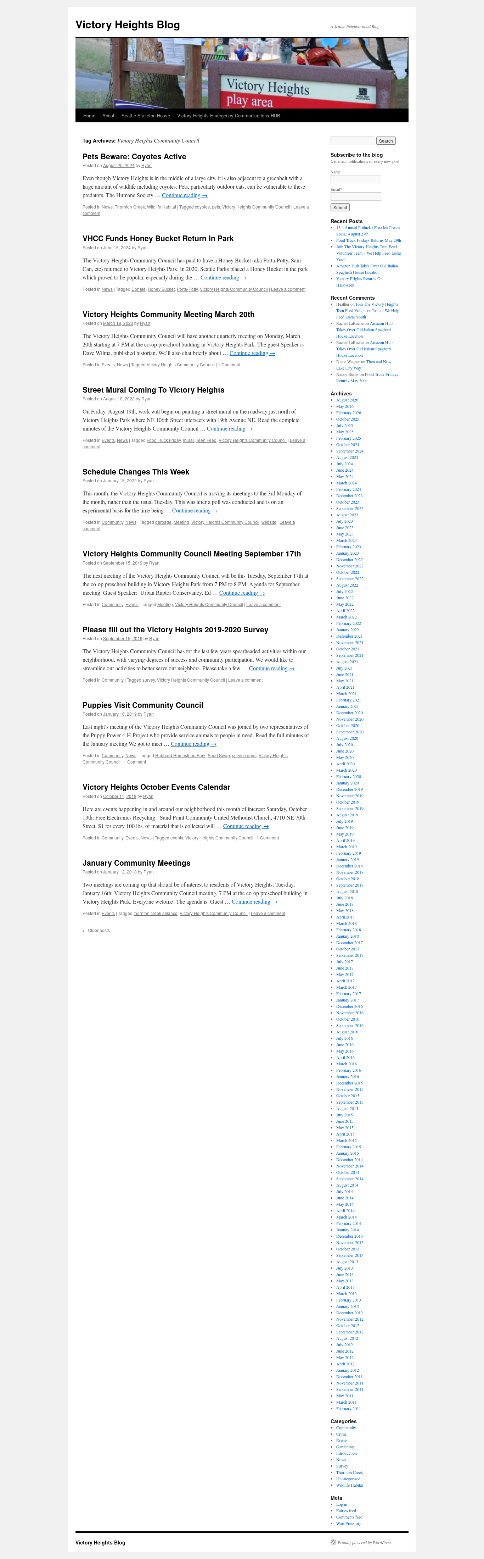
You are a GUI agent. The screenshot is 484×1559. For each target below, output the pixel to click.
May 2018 (345, 910)
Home (89, 115)
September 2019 (350, 808)
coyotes (202, 207)
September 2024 (350, 451)
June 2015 (345, 1121)
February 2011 (348, 1408)
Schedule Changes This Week (136, 471)
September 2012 (350, 1332)
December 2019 (349, 789)
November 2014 (350, 1166)
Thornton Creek (130, 207)
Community (112, 522)
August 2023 (347, 514)
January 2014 (347, 1229)
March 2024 (346, 483)
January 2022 (347, 629)
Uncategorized (348, 1478)
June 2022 (345, 597)
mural (188, 440)
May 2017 (345, 974)
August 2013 (347, 1261)
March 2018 (346, 923)
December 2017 (349, 942)
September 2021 (350, 655)
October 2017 (347, 949)
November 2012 (350, 1319)
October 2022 (347, 572)
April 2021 (345, 687)
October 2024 (347, 444)
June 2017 (345, 968)
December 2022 (349, 559)
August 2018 (347, 891)
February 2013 (348, 1300)
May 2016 (345, 1051)
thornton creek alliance (156, 913)
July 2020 (344, 744)
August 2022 (347, 585)
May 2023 (345, 534)
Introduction (346, 1453)
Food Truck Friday (164, 440)
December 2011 (349, 1376)
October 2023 (347, 502)
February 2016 (348, 1070)
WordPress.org (348, 1523)
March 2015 (346, 1140)
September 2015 (350, 1102)
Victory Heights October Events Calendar (156, 786)
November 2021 (350, 642)
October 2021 (347, 648)
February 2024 (348, 489)
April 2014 (345, 1210)
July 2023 (344, 521)
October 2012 (347, 1325)
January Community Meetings (137, 862)
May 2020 (345, 757)
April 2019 (345, 840)
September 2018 (350, 885)
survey (148, 680)
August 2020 (347, 738)
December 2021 (349, 636)
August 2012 (347, 1338)
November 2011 (350, 1383)
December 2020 (349, 712)
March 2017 (346, 987)
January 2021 (347, 706)
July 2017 (344, 961)
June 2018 (345, 904)
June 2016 (345, 1044)
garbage (163, 522)
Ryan (146, 165)
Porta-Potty (187, 289)
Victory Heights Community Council (256, 207)
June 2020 (345, 751)
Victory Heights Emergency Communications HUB (228, 115)
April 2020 (345, 763)
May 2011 (345, 1395)
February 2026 (348, 412)
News (107, 207)
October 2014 (347, 1172)
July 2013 (344, 1268)
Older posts (96, 930)
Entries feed (346, 1510)
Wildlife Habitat (161, 207)
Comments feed (349, 1517)
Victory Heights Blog (127, 24)
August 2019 (347, 814)
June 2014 (345, 1197)
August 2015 (347, 1108)
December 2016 (349, 1006)
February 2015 (348, 1146)
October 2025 (347, 419)
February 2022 (348, 623)
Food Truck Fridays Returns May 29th (368, 240)
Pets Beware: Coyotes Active (134, 156)
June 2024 (345, 470)
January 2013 (347, 1306)
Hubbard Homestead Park (180, 755)
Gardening (345, 1446)
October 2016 (347, 1019)
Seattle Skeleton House (146, 115)
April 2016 (345, 1057)
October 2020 (347, 725)
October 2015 (347, 1095)
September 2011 (350, 1389)
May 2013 (345, 1280)
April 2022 (345, 610)
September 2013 (350, 1255)
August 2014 (347, 1185)
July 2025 (344, 425)
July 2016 (344, 1038)
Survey (342, 1466)
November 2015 (350, 1089)
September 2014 (350, 1178)
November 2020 (350, 719)
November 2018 (350, 872)
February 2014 (348, 1223)
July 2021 (344, 668)
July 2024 (344, 463)
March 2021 (346, 693)
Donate (138, 289)
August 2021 (347, 661)
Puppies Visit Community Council (143, 704)
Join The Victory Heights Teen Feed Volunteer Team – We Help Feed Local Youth (368, 253)
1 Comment (229, 364)
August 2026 (347, 400)
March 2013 (346, 1293)
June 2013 (345, 1274)
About (108, 115)
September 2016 (350, 1025)
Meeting (181, 522)
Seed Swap (219, 755)
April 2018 (345, 917)
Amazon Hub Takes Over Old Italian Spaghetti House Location (364, 329)
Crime (341, 1434)
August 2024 (347, 457)
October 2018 (347, 878)
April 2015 (345, 1134)
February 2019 (348, 853)
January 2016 (347, 1076)
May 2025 (345, 431)
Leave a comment (288, 289)
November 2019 (350, 795)
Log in (341, 1504)
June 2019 (345, 827)
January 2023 (347, 553)
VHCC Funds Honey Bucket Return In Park (158, 238)
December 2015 (349, 1083)
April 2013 (345, 1287)
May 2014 (345, 1204)
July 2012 (344, 1344)
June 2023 (345, 527)
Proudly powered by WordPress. (365, 1542)
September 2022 (350, 578)
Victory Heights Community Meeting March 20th (169, 314)
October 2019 (347, 802)
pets (216, 207)
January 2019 (347, 859)
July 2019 (344, 821)
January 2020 (347, 783)
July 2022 (344, 591)
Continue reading (185, 195)
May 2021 (345, 680)
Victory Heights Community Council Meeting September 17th (192, 553)
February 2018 (348, 929)
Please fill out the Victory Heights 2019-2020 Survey (176, 629)
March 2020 (346, 770)
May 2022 (345, 604)
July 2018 (344, 897)
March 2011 (346, 1402)
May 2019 (345, 834)
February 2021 (348, 700)
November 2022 (350, 565)
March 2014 (346, 1217)
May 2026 (345, 406)
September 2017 (350, 955)
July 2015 (344, 1114)
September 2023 (350, 508)
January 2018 (347, 936)
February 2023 (348, 546)
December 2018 (349, 866)
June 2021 (345, 674)
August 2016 (347, 1031)
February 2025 (348, 438)
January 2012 (347, 1370)
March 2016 (346, 1063)
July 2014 (344, 1191)
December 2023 (349, 495)
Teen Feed (206, 440)
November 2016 (350, 1012)
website (268, 522)
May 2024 (345, 476)
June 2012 (345, 1351)
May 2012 (345, 1357)
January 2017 (347, 1000)
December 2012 (349, 1312)
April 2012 (345, 1363)
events (176, 837)
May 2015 (345, 1127)
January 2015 (347, 1153)
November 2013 (350, 1242)
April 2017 (345, 980)
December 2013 (349, 1236)
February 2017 (348, 993)
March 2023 (346, 540)
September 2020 (350, 731)
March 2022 (346, 617)
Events (108, 364)
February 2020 (348, 776)
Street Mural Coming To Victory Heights (154, 389)
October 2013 (347, 1249)
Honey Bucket (161, 289)
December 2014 (349, 1159)
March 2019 (346, 846)
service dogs (244, 755)
